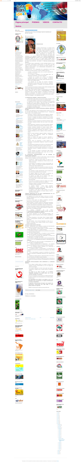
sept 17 (60, 435)
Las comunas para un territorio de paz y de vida (21, 135)
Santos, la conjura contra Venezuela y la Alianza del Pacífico (21, 111)
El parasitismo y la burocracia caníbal (21, 172)
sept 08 (60, 442)
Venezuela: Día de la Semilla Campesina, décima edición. (21, 164)
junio (58, 452)
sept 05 (60, 444)
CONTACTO (57, 22)
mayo (58, 453)
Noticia (18, 26)
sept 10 (60, 436)
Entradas (59, 114)
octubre (59, 426)
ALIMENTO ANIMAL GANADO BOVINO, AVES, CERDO (19, 104)
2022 (58, 413)
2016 (58, 420)
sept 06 (60, 443)
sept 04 (60, 445)
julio (58, 451)
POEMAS (35, 22)
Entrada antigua (52, 317)
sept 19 (60, 433)
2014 (58, 422)
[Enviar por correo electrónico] (36, 290)
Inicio (40, 317)
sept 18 (60, 434)
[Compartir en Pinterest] (39, 290)
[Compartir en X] (37, 290)
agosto (59, 450)
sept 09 (60, 437)
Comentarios (59, 115)
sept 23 (60, 432)
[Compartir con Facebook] (38, 290)
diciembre (59, 424)
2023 (58, 412)
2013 (58, 423)
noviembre (59, 425)
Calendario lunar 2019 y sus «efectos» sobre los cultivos (19, 119)
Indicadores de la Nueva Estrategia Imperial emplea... (61, 440)
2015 (58, 421)
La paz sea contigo (60, 438)
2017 (58, 419)
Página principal (22, 22)
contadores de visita (59, 80)
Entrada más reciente (28, 317)
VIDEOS (46, 22)
